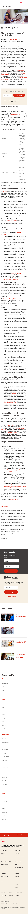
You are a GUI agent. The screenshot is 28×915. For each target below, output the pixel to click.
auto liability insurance (12, 432)
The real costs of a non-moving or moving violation (20, 656)
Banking (3, 686)
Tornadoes (4, 815)
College (3, 703)
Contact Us (3, 853)
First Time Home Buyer (7, 745)
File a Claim (17, 853)
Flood (3, 805)
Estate (3, 707)
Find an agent (11, 592)
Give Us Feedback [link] (4, 864)
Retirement (4, 725)
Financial (4, 711)
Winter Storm (5, 822)
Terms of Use (3, 895)
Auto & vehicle (5, 683)
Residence (4, 694)
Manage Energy (5, 780)
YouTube (16, 887)
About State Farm (4, 856)
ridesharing (14, 393)
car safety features (20, 497)
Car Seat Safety (5, 777)
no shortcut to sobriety (16, 273)
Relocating (4, 763)
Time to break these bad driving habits (21, 642)
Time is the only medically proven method (13, 278)
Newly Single (4, 760)
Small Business (5, 728)
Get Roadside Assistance (19, 856)
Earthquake (4, 797)
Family (3, 690)
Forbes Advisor (11, 425)
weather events (5, 221)
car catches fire (14, 499)
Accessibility (11, 895)
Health (3, 714)
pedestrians (14, 220)
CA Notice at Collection (5, 901)
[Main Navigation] (2, 2)
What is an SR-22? (20, 628)
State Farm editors (4, 506)
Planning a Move (5, 756)
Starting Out (4, 738)
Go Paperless (17, 864)
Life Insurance (5, 721)
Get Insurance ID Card (19, 867)
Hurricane (4, 808)
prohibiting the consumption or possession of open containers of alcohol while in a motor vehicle (15, 486)
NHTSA (5, 191)
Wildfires (4, 819)
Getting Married (5, 742)
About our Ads (3, 892)
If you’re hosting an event (10, 402)
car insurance (17, 100)
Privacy (10, 892)
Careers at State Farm (5, 876)
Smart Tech (4, 784)
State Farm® (13, 39)
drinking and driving (19, 70)
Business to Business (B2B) (6, 861)
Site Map (17, 895)
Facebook (17, 876)
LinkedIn (16, 884)
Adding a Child (5, 749)
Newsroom (3, 858)
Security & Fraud (19, 892)
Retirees (2, 881)
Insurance (4, 718)
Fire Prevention (5, 801)
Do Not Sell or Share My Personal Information (9, 903)
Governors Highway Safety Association (12, 298)
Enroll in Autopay (18, 861)
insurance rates (5, 419)
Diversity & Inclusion (4, 879)
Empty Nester (5, 767)
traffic (8, 220)
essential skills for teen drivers (8, 497)
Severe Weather (5, 812)
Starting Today (5, 788)
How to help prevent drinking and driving (21, 615)
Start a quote (19, 95)
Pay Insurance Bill (18, 858)
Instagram (17, 881)
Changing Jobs (5, 753)
